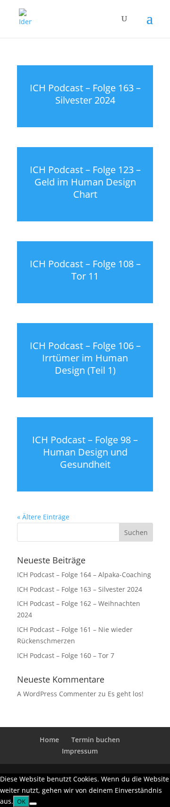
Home (49, 739)
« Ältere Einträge (43, 516)
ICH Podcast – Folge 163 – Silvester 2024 (85, 93)
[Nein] (33, 803)
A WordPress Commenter (56, 693)
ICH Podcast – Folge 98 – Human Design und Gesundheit (85, 452)
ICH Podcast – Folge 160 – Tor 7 (65, 655)
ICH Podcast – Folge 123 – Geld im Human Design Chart (85, 182)
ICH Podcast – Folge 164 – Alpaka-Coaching (84, 574)
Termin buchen (95, 739)
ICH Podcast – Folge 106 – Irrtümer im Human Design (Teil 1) (85, 358)
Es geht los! (126, 693)
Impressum (80, 750)
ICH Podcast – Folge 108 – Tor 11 (85, 269)
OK (21, 801)
